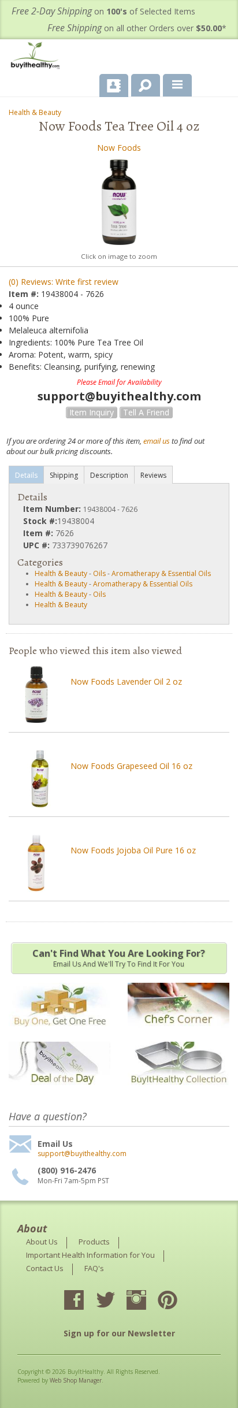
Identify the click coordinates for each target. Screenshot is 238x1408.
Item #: (25, 293)
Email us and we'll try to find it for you (118, 958)
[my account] (113, 85)
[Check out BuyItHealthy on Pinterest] (178, 1301)
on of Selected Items (103, 11)
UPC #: (37, 545)
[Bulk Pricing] (178, 1092)
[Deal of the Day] (59, 1092)
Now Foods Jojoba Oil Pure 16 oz (133, 850)
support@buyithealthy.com (82, 1153)
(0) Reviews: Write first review (63, 281)
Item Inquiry (91, 412)
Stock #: (40, 520)
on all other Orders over (136, 28)
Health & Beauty (35, 112)
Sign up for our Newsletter (119, 1333)
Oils (99, 573)
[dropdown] (177, 85)
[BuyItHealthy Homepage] (37, 57)
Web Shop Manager (76, 1380)
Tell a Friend (146, 412)
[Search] (141, 83)
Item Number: (53, 508)
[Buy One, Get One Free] (59, 1033)
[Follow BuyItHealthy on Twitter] (115, 1301)
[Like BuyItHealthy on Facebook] (84, 1301)
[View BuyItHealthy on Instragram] (147, 1301)
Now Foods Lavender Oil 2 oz (126, 681)
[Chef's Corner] (178, 1033)
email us (156, 441)
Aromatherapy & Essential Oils (161, 573)
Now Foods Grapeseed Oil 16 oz (131, 765)
